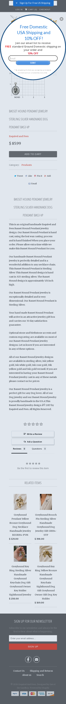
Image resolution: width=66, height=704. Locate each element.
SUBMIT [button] (33, 62)
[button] (61, 19)
